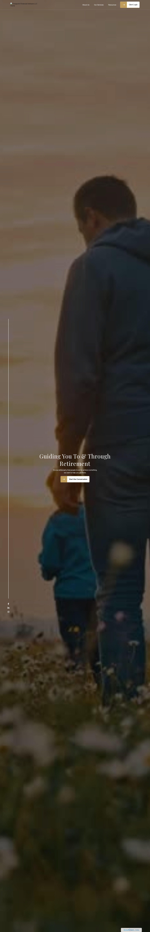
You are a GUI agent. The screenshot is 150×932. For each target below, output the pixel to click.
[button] (86, 5)
